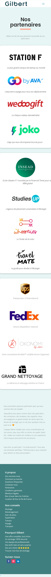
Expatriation (10, 517)
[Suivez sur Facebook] (9, 561)
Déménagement (11, 512)
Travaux (8, 520)
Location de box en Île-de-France (18, 499)
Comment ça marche (13, 479)
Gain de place (10, 515)
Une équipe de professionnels (17, 542)
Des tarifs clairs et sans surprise (18, 545)
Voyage (8, 523)
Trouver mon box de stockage (17, 550)
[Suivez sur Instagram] (13, 561)
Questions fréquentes (14, 482)
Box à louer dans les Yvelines (17, 496)
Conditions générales (13, 490)
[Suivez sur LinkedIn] (18, 561)
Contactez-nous (11, 484)
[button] (0, 575)
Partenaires (9, 487)
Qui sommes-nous (12, 476)
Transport (9, 526)
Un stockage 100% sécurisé (16, 539)
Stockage (8, 509)
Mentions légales (12, 493)
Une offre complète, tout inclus (17, 536)
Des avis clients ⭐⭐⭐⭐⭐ (17, 548)
